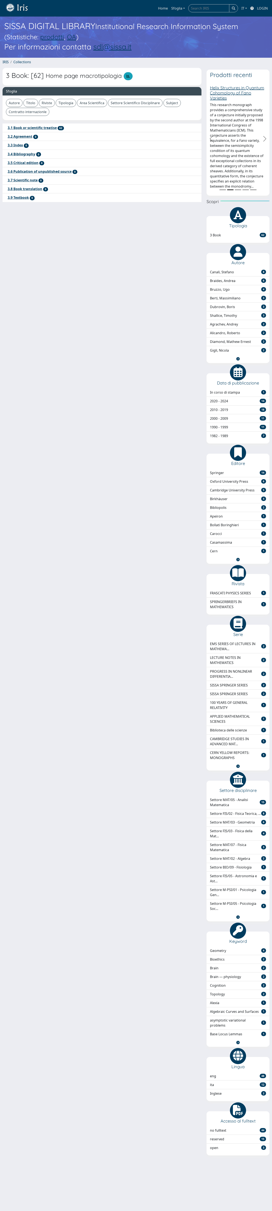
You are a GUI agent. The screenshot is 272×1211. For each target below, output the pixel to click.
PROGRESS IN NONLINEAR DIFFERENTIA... (237, 674)
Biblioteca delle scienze (237, 730)
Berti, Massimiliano (237, 298)
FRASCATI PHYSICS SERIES (237, 593)
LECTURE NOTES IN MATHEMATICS (237, 660)
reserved (237, 1139)
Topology (237, 994)
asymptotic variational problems (237, 1023)
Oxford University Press (237, 481)
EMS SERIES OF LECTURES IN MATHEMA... (237, 646)
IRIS (6, 62)
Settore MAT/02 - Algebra (237, 858)
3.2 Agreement (20, 136)
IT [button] (242, 8)
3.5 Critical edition (23, 162)
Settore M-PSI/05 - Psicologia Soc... (237, 906)
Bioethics (237, 959)
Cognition (237, 985)
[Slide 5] (253, 189)
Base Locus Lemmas (237, 1034)
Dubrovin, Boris (237, 307)
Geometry (237, 950)
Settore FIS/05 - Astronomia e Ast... (237, 878)
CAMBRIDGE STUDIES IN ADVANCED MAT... (237, 741)
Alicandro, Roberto (237, 333)
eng (237, 1076)
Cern (237, 551)
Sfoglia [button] (176, 8)
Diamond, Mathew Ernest (237, 341)
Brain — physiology (237, 976)
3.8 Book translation (25, 189)
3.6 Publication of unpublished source (40, 171)
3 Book (237, 235)
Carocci (237, 533)
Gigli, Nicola (237, 350)
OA (71, 37)
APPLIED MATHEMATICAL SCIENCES (237, 719)
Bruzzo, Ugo (237, 289)
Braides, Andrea (237, 280)
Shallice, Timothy (237, 315)
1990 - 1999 (237, 427)
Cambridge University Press (237, 490)
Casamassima (237, 542)
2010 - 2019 (237, 409)
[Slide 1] (223, 189)
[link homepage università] (20, 8)
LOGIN (262, 8)
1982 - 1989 (237, 436)
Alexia (237, 1003)
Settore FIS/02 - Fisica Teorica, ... (237, 813)
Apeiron (237, 516)
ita (237, 1084)
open (237, 1147)
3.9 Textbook (18, 197)
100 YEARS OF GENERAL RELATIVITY (237, 705)
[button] (238, 358)
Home (163, 8)
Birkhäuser (237, 499)
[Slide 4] (245, 189)
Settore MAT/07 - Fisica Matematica (237, 847)
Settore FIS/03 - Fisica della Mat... (237, 833)
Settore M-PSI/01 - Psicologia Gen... (237, 892)
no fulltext (237, 1130)
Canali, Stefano (237, 272)
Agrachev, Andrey (237, 324)
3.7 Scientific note (23, 180)
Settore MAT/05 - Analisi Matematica (237, 802)
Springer (237, 472)
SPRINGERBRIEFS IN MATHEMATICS (237, 604)
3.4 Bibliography (21, 154)
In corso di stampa (237, 392)
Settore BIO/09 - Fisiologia (237, 867)
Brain (237, 968)
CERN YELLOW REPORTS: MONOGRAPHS (237, 755)
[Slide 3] (238, 189)
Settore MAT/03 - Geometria (237, 822)
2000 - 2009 (237, 418)
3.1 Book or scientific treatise (32, 127)
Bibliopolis (237, 507)
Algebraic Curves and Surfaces (237, 1011)
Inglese (237, 1093)
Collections (22, 62)
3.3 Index (15, 145)
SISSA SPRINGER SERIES (237, 685)
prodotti (52, 37)
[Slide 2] (230, 189)
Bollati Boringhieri (237, 525)
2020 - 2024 (237, 401)
